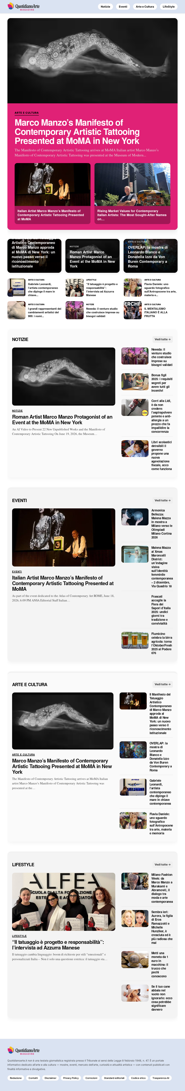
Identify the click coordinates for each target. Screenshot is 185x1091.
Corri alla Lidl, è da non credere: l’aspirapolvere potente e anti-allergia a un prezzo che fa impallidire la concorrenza (161, 416)
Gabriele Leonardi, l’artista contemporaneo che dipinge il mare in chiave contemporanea (160, 792)
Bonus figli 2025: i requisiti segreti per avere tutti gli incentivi (162, 383)
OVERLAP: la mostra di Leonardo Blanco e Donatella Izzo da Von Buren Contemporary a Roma (160, 756)
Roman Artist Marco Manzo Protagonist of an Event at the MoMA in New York (62, 419)
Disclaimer (50, 1078)
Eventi (123, 6)
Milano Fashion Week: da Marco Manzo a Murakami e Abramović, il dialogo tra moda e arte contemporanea (162, 888)
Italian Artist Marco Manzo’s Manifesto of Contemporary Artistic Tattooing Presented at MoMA (62, 583)
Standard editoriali (114, 1078)
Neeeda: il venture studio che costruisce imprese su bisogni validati (162, 357)
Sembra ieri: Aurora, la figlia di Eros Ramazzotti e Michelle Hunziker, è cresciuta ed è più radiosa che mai (162, 927)
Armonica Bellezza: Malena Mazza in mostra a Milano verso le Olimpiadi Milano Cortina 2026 (161, 524)
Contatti (33, 1078)
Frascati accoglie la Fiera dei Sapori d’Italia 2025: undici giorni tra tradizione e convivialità (161, 610)
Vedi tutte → (163, 339)
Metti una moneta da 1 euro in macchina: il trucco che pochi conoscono (159, 964)
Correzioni (91, 1078)
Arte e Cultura (145, 6)
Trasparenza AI (160, 1078)
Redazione (16, 1078)
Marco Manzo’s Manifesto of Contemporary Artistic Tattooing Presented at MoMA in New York (77, 131)
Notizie (105, 6)
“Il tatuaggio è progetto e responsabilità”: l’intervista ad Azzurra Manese (58, 944)
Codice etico (138, 1078)
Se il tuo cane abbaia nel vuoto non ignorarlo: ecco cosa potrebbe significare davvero (161, 998)
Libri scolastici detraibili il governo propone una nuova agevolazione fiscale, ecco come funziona (161, 455)
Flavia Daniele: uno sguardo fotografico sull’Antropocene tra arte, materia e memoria (161, 823)
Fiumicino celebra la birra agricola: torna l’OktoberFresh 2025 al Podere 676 (161, 643)
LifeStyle (169, 6)
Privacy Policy (71, 1078)
